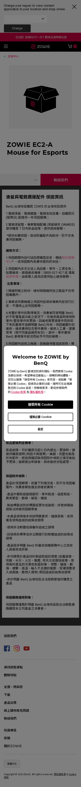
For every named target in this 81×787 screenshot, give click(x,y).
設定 (40, 429)
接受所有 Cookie (40, 404)
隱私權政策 (36, 392)
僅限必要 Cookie (40, 417)
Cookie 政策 (18, 392)
